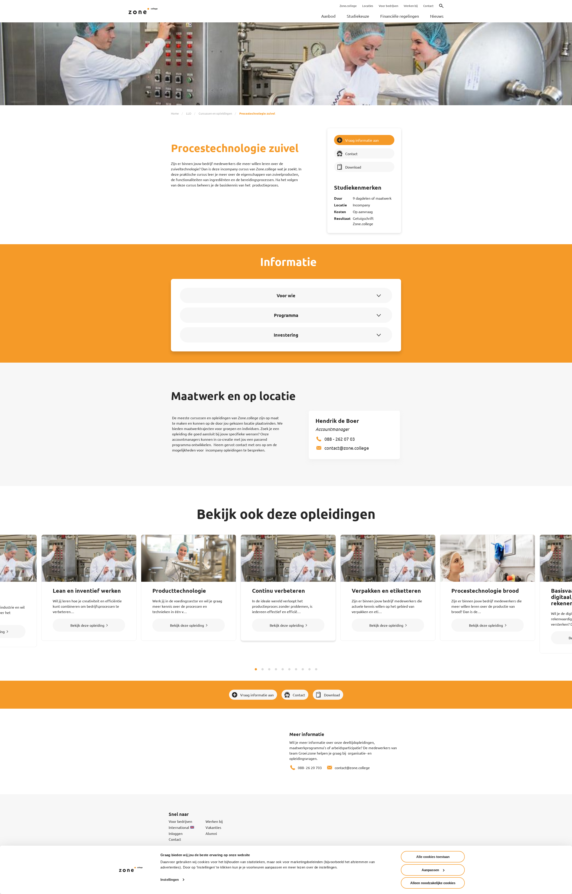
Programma (286, 315)
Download (353, 167)
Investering (286, 335)
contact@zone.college (346, 448)
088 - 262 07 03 (339, 439)
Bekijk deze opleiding (87, 625)
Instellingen (169, 879)
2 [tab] (262, 669)
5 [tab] (282, 669)
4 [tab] (276, 669)
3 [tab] (269, 669)
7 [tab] (296, 669)
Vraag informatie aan (362, 140)
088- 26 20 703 (310, 767)
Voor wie (286, 295)
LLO (188, 113)
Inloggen (176, 833)
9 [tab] (309, 669)
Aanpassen (430, 870)
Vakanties (213, 827)
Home (175, 113)
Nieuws (437, 16)
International (179, 827)
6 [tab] (289, 669)
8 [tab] (302, 669)
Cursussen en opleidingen (215, 113)
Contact (351, 153)
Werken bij (214, 821)
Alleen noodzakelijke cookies (432, 883)
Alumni (211, 833)
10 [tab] (316, 669)
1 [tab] (255, 669)
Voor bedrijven (180, 821)
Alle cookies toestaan (433, 857)
